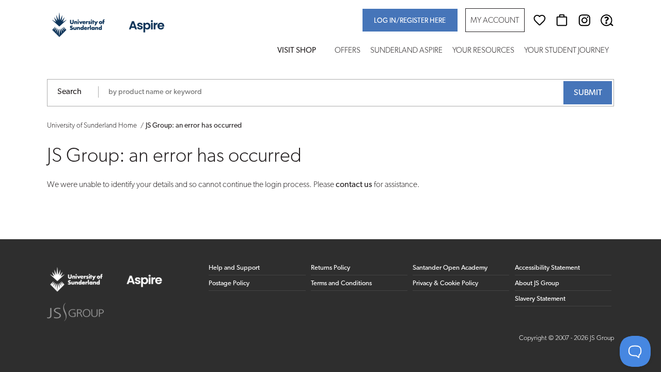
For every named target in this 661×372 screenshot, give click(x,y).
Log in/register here (410, 21)
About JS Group (537, 283)
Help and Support (234, 268)
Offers (347, 51)
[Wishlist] (539, 20)
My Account (494, 21)
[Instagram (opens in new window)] (584, 20)
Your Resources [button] (483, 51)
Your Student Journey (566, 51)
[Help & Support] (607, 20)
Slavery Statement (540, 299)
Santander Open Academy (450, 268)
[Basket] (562, 20)
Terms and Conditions (341, 283)
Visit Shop (296, 51)
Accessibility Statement (547, 268)
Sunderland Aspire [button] (406, 51)
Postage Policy (229, 283)
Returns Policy (330, 268)
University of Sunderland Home (92, 125)
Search (69, 92)
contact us (354, 185)
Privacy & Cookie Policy (445, 283)
